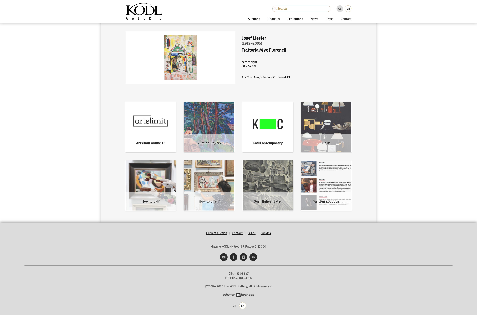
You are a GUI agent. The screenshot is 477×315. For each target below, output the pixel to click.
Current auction (216, 233)
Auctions (254, 19)
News (314, 19)
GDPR (252, 233)
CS (339, 8)
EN (348, 8)
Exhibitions (295, 19)
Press (329, 19)
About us (274, 19)
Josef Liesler (261, 77)
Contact (346, 19)
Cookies (266, 233)
